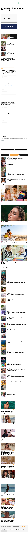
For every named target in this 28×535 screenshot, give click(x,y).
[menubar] (25, 1)
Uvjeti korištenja (11, 529)
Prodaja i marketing (6, 529)
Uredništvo (2, 529)
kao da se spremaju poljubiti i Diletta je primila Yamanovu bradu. (8, 67)
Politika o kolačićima (23, 529)
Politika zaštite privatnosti (17, 529)
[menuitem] (25, 1)
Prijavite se (14, 149)
